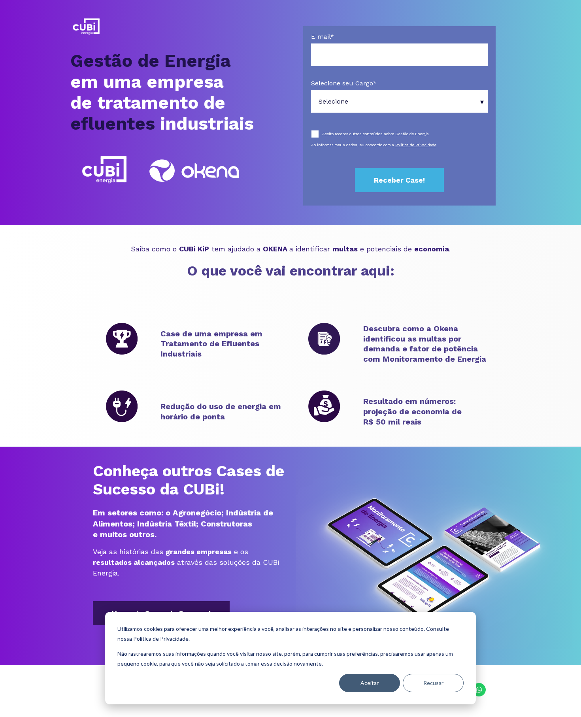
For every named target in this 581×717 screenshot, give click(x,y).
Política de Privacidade (415, 145)
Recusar (433, 682)
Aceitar (369, 682)
